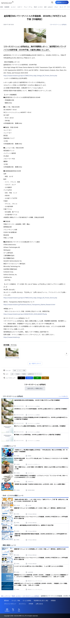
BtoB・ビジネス (38, 7)
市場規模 (17, 374)
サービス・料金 (16, 600)
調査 (24, 370)
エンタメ (13, 7)
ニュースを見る (62, 396)
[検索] (52, 2)
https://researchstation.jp (12, 337)
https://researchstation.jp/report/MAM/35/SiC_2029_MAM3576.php (25, 314)
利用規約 (53, 600)
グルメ (56, 7)
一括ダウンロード (36, 363)
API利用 (31, 603)
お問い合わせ (39, 603)
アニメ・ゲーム (28, 7)
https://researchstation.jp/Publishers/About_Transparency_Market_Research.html (29, 304)
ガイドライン (22, 603)
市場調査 (24, 374)
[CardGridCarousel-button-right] (66, 353)
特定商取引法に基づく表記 (41, 600)
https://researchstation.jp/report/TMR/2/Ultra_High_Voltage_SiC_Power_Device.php (30, 75)
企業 (12, 374)
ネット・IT (63, 7)
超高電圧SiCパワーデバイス (34, 374)
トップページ (6, 596)
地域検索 (6, 7)
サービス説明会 (27, 600)
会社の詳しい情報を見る (35, 388)
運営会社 (6, 600)
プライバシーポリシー (10, 603)
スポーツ (19, 7)
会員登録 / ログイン (62, 2)
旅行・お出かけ (48, 7)
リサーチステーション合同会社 (58, 24)
